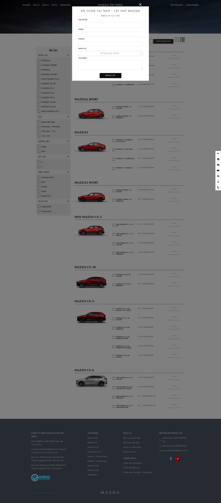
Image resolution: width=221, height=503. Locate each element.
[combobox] (110, 53)
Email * (81, 29)
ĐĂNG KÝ (110, 75)
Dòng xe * (83, 48)
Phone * (82, 39)
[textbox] (110, 53)
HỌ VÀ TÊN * (83, 20)
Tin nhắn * (83, 58)
